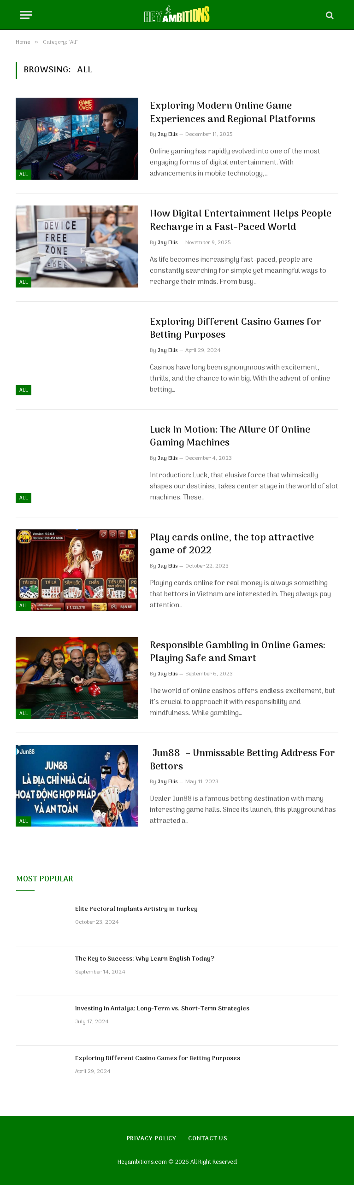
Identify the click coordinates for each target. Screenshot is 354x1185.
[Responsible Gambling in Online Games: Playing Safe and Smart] (77, 678)
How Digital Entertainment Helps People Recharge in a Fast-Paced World (240, 221)
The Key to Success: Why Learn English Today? (144, 959)
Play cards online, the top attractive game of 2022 (232, 545)
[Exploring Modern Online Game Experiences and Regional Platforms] (77, 138)
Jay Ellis (167, 134)
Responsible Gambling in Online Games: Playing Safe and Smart (237, 652)
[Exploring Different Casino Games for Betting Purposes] (77, 354)
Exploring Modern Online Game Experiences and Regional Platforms (232, 113)
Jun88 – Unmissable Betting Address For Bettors (242, 760)
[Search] (329, 15)
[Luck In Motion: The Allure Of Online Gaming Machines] (77, 462)
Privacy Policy (152, 1139)
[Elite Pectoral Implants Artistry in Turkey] (41, 921)
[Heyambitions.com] (177, 15)
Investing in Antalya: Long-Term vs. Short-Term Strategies (162, 1009)
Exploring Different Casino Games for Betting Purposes (235, 329)
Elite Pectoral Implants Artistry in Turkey (136, 909)
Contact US (207, 1139)
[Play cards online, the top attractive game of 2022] (77, 570)
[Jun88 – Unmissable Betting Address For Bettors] (77, 786)
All (23, 174)
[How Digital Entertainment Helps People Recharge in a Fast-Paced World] (77, 246)
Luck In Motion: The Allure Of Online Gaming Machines (230, 437)
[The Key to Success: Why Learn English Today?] (41, 971)
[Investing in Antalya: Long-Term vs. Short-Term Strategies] (41, 1020)
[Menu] (26, 15)
